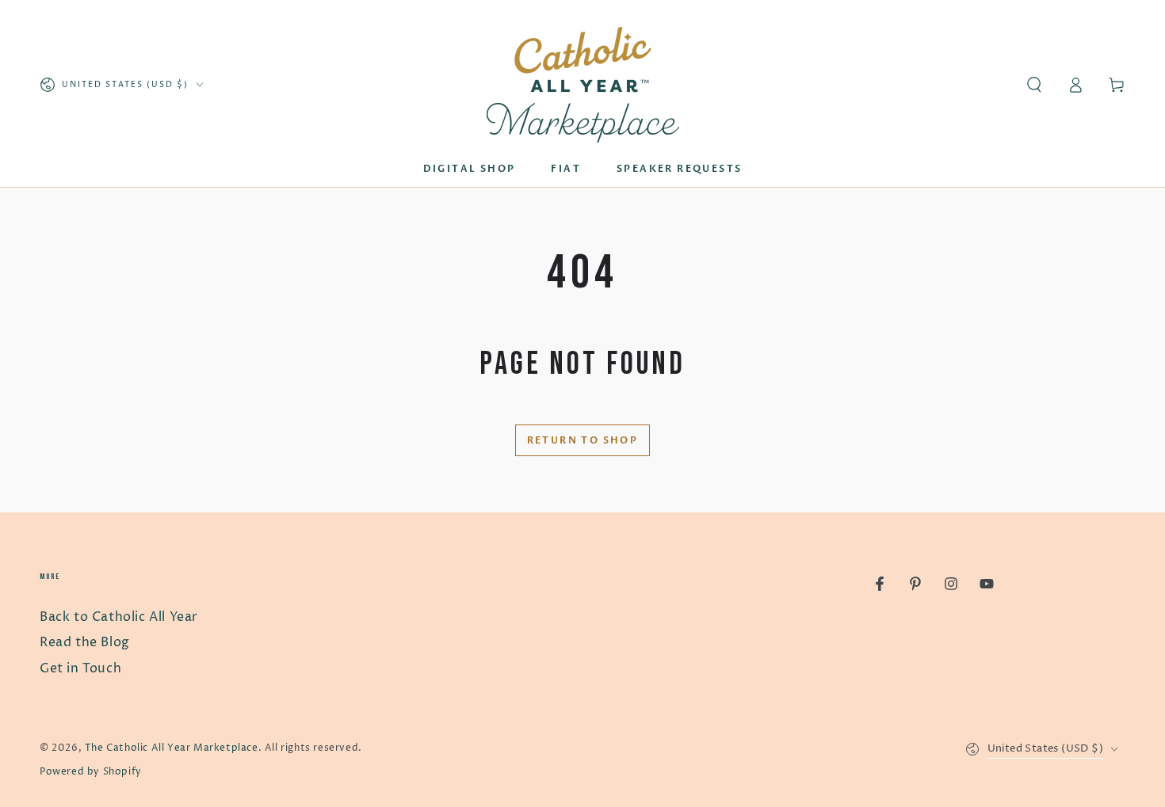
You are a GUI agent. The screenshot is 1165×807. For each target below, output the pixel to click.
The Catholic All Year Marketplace (171, 748)
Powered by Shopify (91, 771)
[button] (1034, 84)
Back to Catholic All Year (119, 617)
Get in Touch (80, 668)
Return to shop (583, 440)
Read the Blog (85, 642)
